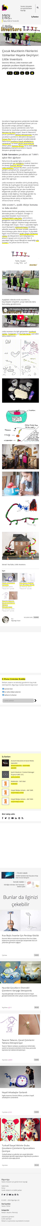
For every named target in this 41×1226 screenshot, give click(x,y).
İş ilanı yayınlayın (6, 1219)
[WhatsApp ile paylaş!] (27, 73)
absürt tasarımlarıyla (26, 143)
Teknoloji (15, 1212)
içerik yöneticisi (15, 777)
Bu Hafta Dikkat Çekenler (12, 692)
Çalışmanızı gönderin (7, 1217)
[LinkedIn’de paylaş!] (22, 73)
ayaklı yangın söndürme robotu (20, 235)
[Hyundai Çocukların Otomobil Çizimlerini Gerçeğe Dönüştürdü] (20, 972)
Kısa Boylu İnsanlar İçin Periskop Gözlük (27, 584)
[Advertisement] (20, 729)
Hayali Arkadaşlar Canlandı (8, 584)
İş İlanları (35, 17)
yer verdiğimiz (18, 163)
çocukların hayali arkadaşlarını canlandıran (18, 142)
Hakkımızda (4, 1186)
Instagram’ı (12, 334)
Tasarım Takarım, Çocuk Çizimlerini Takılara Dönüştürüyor (8, 604)
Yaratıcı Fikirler (5, 1206)
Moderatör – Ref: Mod (18, 781)
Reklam (3, 1212)
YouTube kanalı (25, 334)
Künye (3, 1188)
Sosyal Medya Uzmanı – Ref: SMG (22, 799)
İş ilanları (6, 756)
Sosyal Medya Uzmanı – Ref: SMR (22, 790)
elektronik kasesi (21, 227)
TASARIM (36, 617)
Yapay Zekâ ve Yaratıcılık (11, 21)
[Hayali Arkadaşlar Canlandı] (10, 577)
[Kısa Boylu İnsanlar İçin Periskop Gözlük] (27, 577)
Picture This (6, 139)
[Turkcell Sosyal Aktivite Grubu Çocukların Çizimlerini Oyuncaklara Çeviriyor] (20, 1129)
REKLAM (37, 1007)
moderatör (14, 784)
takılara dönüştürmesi (23, 135)
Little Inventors (8, 168)
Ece (12, 619)
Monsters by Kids (8, 132)
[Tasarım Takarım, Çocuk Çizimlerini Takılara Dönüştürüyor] (10, 595)
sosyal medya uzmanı (17, 793)
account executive (16, 765)
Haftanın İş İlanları (10, 695)
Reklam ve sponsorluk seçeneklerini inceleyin (15, 1221)
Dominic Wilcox (18, 146)
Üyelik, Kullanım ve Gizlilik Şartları (11, 1190)
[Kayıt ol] (35, 700)
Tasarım (9, 1212)
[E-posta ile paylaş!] (32, 73)
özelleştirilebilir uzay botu (12, 218)
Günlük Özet (8, 689)
